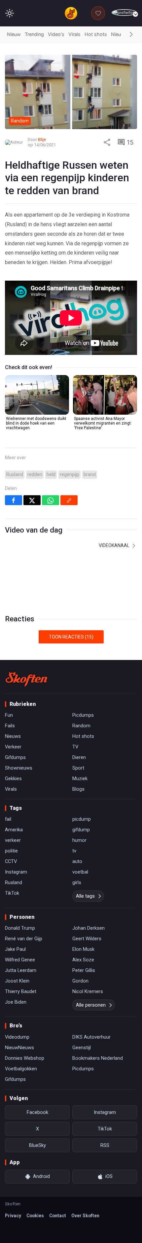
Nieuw (14, 34)
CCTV (11, 861)
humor (79, 840)
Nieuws (119, 34)
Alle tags (85, 896)
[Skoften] (26, 678)
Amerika (14, 830)
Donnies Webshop (24, 1058)
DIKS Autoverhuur (91, 1037)
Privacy (13, 1215)
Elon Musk (83, 949)
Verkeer (13, 747)
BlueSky (37, 1145)
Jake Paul (15, 949)
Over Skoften (85, 1215)
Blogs (78, 789)
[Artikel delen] (107, 142)
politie (11, 851)
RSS (104, 1145)
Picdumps (83, 715)
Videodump (17, 1037)
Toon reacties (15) (71, 636)
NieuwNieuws (19, 1048)
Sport (78, 768)
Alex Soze (83, 960)
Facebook (37, 1112)
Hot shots (96, 34)
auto (77, 861)
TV (75, 747)
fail (8, 819)
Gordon (80, 981)
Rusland (14, 474)
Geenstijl (81, 1048)
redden (34, 474)
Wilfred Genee (20, 960)
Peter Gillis (83, 970)
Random (81, 726)
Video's (56, 34)
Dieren (79, 757)
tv (74, 851)
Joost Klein (17, 981)
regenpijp (69, 474)
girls (76, 882)
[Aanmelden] (124, 12)
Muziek (80, 778)
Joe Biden (15, 1002)
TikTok (12, 893)
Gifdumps (15, 757)
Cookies (35, 1215)
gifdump (81, 830)
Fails (10, 726)
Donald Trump (20, 928)
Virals (74, 34)
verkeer (13, 840)
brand (90, 474)
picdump (81, 819)
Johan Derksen (88, 928)
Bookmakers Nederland (97, 1058)
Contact (57, 1215)
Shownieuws (18, 768)
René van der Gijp (23, 939)
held (51, 474)
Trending (34, 34)
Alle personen (91, 1005)
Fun (9, 715)
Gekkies (13, 778)
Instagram (16, 872)
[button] (131, 34)
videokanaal (114, 545)
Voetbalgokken (21, 1069)
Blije (42, 139)
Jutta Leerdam (20, 970)
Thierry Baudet (20, 991)
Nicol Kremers (87, 991)
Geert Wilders (86, 939)
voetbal (80, 872)
